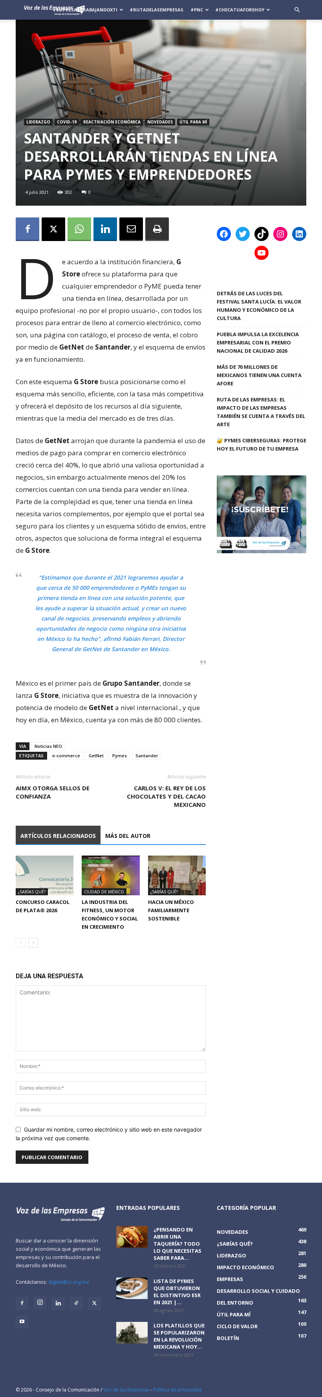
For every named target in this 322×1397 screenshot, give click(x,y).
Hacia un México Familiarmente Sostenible (171, 910)
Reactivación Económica (112, 122)
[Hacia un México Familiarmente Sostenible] (177, 875)
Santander (146, 755)
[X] (53, 229)
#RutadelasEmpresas (156, 10)
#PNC (196, 10)
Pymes (119, 755)
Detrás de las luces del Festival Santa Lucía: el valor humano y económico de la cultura (259, 306)
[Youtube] (22, 1322)
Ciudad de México (104, 892)
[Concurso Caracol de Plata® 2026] (44, 875)
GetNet (96, 755)
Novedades (160, 122)
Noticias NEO (48, 746)
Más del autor (127, 835)
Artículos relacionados (58, 835)
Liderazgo (38, 122)
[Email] (131, 229)
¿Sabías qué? (32, 892)
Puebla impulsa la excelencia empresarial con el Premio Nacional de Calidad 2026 (258, 342)
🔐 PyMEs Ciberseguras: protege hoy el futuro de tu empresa (261, 444)
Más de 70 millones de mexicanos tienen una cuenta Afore (259, 375)
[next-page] (33, 943)
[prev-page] (21, 943)
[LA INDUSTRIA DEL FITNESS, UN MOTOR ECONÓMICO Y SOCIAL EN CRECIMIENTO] (110, 875)
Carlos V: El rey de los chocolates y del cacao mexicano (166, 796)
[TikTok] (76, 1303)
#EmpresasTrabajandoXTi (85, 10)
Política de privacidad (177, 1389)
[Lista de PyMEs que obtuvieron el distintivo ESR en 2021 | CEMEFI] (132, 1288)
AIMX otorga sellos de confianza (53, 792)
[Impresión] (157, 229)
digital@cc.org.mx (68, 1281)
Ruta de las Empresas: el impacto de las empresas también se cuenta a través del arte (261, 412)
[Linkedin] (105, 229)
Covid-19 (67, 122)
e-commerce (66, 755)
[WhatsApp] (79, 229)
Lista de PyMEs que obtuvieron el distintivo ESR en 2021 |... (177, 1291)
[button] (296, 10)
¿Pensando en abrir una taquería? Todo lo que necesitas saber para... (177, 1243)
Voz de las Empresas (126, 1389)
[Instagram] (40, 1302)
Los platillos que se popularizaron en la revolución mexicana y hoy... (179, 1336)
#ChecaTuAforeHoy (239, 10)
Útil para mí (193, 122)
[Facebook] (27, 229)
